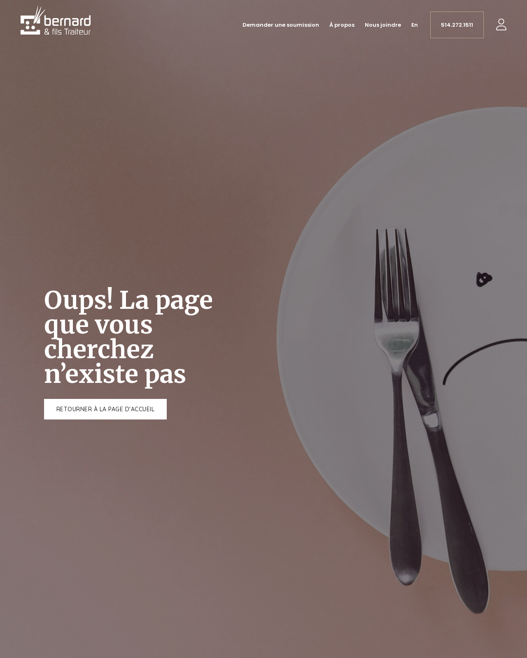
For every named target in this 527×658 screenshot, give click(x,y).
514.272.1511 (457, 25)
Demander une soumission (281, 25)
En (414, 25)
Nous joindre (383, 25)
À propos (341, 25)
